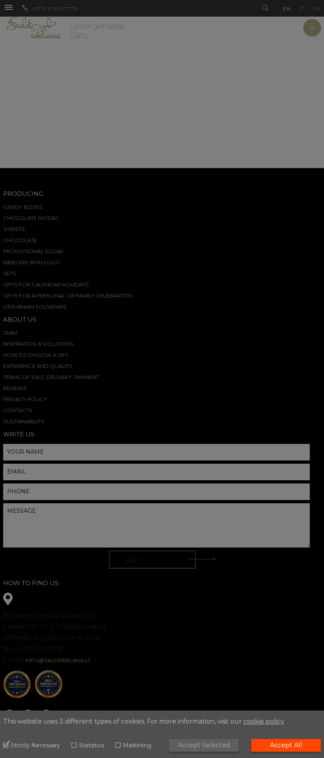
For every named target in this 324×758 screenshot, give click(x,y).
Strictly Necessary (35, 746)
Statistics (91, 746)
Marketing (137, 746)
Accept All (286, 745)
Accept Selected (204, 745)
